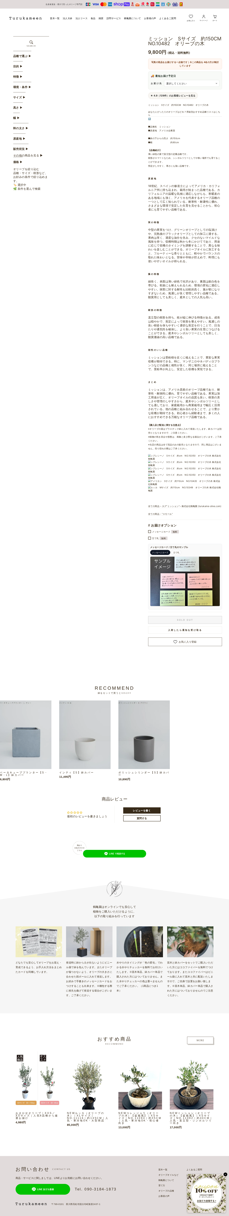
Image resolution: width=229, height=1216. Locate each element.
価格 (18, 162)
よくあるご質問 (167, 18)
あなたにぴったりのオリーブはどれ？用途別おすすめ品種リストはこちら (184, 113)
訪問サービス (114, 18)
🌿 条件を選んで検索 (27, 188)
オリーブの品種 (166, 1191)
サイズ (19, 97)
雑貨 (101, 18)
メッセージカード (164, 531)
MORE (200, 1040)
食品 (93, 18)
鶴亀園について (132, 18)
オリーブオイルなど (168, 1175)
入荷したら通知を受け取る (185, 630)
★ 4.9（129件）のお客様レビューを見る (173, 95)
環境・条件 (22, 87)
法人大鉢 (67, 18)
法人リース (82, 18)
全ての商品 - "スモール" (160, 514)
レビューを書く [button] (142, 810)
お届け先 (156, 83)
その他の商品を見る (28, 155)
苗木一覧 (55, 18)
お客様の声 (150, 18)
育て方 (161, 1185)
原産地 (19, 138)
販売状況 (21, 149)
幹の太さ (21, 128)
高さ (18, 107)
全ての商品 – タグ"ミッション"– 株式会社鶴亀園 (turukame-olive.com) (184, 506)
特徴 (18, 76)
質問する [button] (142, 818)
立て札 (159, 538)
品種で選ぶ (22, 56)
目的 (18, 66)
